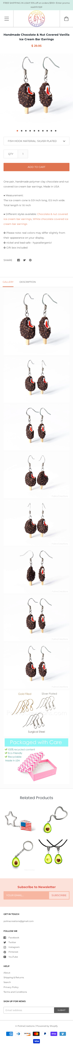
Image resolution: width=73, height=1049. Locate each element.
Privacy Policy (11, 987)
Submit (61, 1010)
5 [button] (34, 130)
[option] (36, 89)
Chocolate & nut (47, 214)
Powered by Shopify (47, 1026)
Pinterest (13, 952)
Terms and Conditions (15, 992)
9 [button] (51, 130)
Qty (10, 153)
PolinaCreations (26, 1026)
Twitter (12, 942)
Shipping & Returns (14, 977)
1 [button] (17, 130)
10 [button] (55, 130)
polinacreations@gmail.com (19, 921)
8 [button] (47, 130)
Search (7, 982)
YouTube (13, 956)
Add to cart (36, 167)
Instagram (14, 947)
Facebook (14, 937)
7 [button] (43, 130)
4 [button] (30, 130)
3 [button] (26, 130)
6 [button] (38, 130)
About (7, 972)
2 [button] (21, 130)
